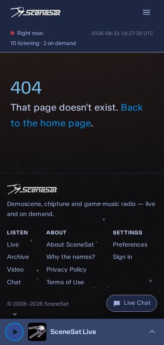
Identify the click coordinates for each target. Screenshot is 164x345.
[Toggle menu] (147, 12)
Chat (14, 282)
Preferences (130, 244)
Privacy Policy (66, 269)
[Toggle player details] (152, 331)
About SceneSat (70, 244)
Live (13, 244)
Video (15, 269)
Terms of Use (65, 282)
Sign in (122, 257)
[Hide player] (15, 314)
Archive (18, 257)
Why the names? (70, 257)
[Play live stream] (14, 332)
